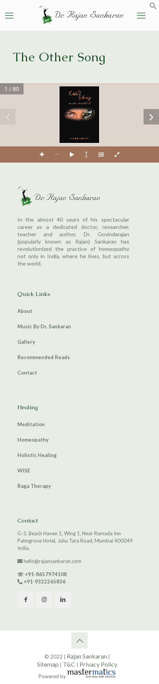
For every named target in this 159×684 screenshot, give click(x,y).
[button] (153, 8)
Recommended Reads (43, 357)
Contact (27, 373)
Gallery (26, 342)
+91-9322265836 (45, 581)
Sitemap (48, 664)
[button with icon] (25, 599)
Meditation (31, 424)
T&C (69, 664)
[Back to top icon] (79, 640)
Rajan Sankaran (87, 656)
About (24, 311)
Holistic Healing (37, 455)
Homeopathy (33, 440)
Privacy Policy (98, 664)
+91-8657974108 (46, 574)
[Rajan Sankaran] (79, 24)
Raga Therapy (34, 486)
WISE (23, 470)
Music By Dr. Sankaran (44, 326)
